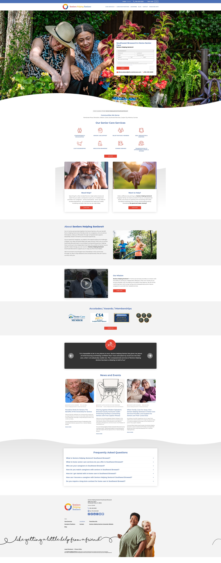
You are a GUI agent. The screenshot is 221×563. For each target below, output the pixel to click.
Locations (133, 6)
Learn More (86, 207)
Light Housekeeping (80, 148)
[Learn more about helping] (135, 175)
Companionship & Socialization (79, 136)
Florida (103, 111)
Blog (139, 6)
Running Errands (120, 148)
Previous (71, 355)
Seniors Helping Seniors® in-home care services (75, 406)
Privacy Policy (78, 549)
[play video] (86, 283)
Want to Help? (134, 193)
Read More (68, 427)
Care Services (109, 6)
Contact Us (110, 328)
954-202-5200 (139, 1)
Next (150, 355)
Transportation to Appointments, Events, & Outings (141, 150)
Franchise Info (153, 6)
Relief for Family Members (121, 135)
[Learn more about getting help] (86, 175)
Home (94, 111)
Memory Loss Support (100, 135)
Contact (145, 6)
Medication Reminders (100, 148)
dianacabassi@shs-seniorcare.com (129, 72)
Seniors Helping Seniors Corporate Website (101, 524)
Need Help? (86, 193)
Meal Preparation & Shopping (141, 136)
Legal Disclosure (68, 549)
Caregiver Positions (123, 6)
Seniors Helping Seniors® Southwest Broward (113, 406)
